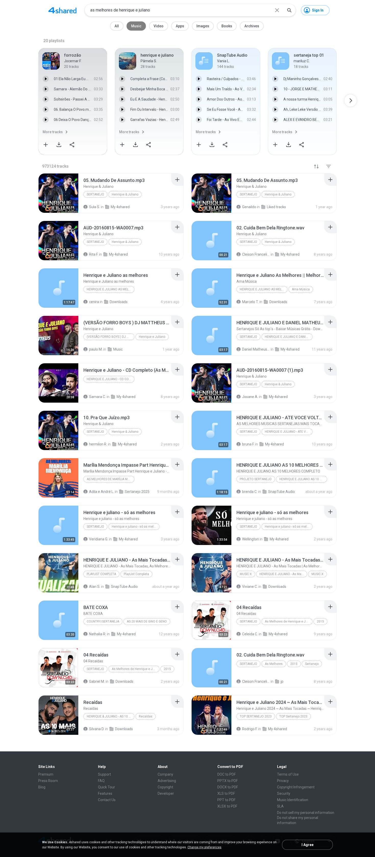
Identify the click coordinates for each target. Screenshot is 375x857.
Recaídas (145, 716)
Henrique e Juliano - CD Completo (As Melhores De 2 (110, 379)
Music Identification (292, 800)
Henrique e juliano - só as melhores (135, 526)
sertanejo (95, 526)
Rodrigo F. (249, 729)
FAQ (101, 781)
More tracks (53, 132)
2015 (320, 621)
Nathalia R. (97, 634)
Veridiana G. (98, 539)
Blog (41, 787)
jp (282, 681)
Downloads (277, 587)
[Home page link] (62, 10)
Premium (45, 774)
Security (283, 793)
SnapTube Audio (281, 492)
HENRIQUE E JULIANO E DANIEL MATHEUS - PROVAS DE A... (288, 337)
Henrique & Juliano (125, 194)
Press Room (48, 781)
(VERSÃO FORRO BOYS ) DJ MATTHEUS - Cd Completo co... (110, 337)
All (117, 26)
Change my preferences (204, 847)
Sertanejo (95, 194)
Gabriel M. (97, 681)
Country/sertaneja (103, 621)
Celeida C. (250, 634)
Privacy (283, 781)
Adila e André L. (101, 492)
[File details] (58, 193)
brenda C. (249, 492)
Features (105, 793)
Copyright (165, 787)
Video (159, 26)
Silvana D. (96, 729)
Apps (180, 26)
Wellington (250, 539)
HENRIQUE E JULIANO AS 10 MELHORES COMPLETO (303, 479)
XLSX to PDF (227, 806)
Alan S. (94, 587)
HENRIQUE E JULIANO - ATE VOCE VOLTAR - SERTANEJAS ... (288, 431)
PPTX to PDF (227, 781)
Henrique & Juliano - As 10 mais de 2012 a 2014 (110, 716)
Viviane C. (250, 587)
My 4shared (128, 539)
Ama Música (301, 289)
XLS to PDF (226, 793)
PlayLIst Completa (101, 574)
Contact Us (107, 800)
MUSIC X (246, 574)
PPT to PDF (226, 800)
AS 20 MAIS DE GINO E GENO (147, 621)
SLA (280, 806)
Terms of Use (288, 774)
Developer (166, 793)
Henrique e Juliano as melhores (110, 289)
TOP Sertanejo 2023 (256, 716)
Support (104, 774)
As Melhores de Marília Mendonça (110, 479)
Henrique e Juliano (152, 337)
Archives (251, 26)
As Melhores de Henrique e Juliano (288, 621)
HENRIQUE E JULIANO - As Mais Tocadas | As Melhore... (283, 574)
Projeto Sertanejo (256, 479)
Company (165, 774)
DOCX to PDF (227, 787)
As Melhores (274, 664)
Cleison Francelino (256, 681)
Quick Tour (106, 787)
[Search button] (289, 10)
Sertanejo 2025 (137, 492)
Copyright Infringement (296, 787)
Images (202, 26)
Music (136, 26)
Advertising (167, 781)
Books (226, 26)
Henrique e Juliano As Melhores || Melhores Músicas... (264, 289)
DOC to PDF (226, 774)
